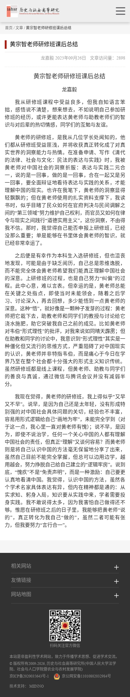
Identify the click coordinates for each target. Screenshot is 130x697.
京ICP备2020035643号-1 (29, 676)
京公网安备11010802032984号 (85, 676)
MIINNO (36, 686)
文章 (19, 27)
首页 (9, 27)
